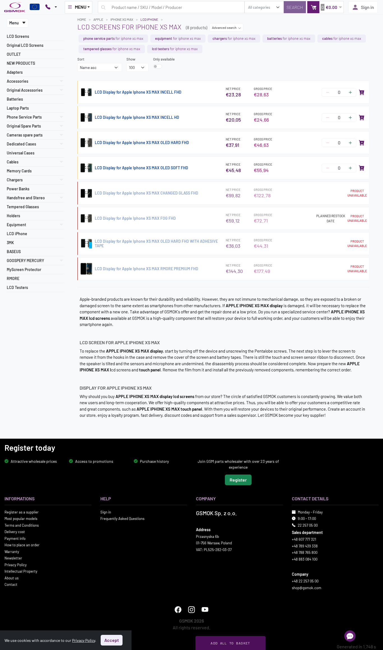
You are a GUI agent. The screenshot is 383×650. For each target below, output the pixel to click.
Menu (14, 22)
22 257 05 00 (308, 525)
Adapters (15, 72)
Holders (13, 215)
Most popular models (20, 518)
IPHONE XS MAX (121, 19)
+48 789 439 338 (305, 545)
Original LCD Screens (25, 45)
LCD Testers (17, 287)
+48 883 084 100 (304, 559)
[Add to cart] (361, 92)
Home (81, 19)
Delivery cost (14, 531)
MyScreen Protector (24, 269)
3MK (10, 242)
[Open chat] (350, 636)
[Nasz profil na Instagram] (191, 609)
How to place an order (22, 545)
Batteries (15, 99)
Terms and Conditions (21, 525)
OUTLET (14, 54)
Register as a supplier (21, 512)
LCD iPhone (17, 233)
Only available (164, 59)
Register (238, 479)
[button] (325, 7)
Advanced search (224, 27)
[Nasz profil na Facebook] (178, 609)
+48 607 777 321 (304, 539)
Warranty (11, 551)
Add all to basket (230, 643)
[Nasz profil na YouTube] (205, 609)
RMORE (13, 278)
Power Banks (18, 188)
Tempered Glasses (23, 206)
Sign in (367, 7)
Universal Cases (20, 153)
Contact (10, 584)
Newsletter (13, 558)
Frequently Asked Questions (122, 518)
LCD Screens (18, 36)
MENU (80, 7)
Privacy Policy (15, 564)
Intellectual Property (20, 571)
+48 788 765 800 (304, 552)
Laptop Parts (18, 108)
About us (11, 577)
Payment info (15, 538)
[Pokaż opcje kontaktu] (51, 7)
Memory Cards (19, 170)
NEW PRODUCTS (21, 63)
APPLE (98, 19)
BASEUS (14, 251)
